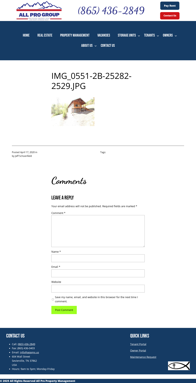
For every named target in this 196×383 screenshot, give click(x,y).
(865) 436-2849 (26, 344)
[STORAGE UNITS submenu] (139, 35)
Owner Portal (138, 350)
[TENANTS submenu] (158, 35)
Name (56, 251)
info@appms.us (29, 352)
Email (55, 266)
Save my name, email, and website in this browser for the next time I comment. (96, 299)
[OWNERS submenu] (176, 35)
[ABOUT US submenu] (95, 45)
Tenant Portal (138, 344)
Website (56, 282)
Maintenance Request (143, 357)
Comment (58, 213)
